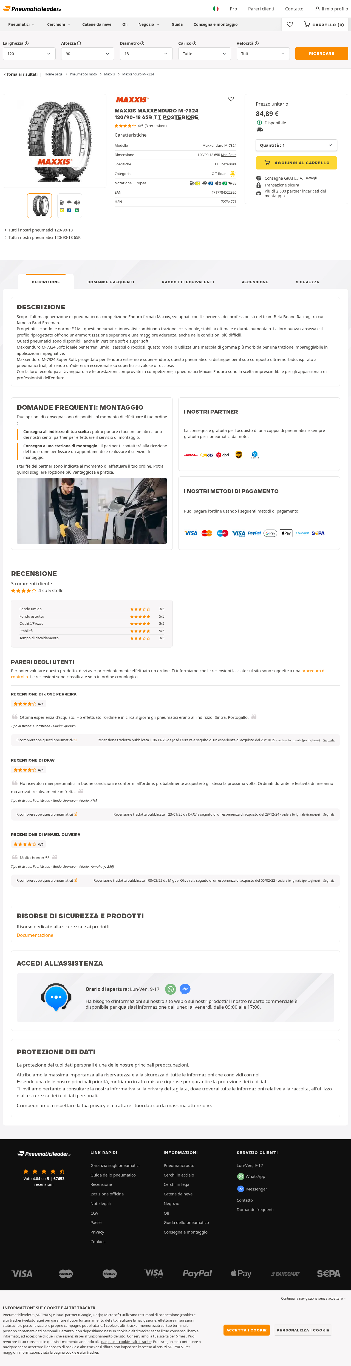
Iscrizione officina (107, 1194)
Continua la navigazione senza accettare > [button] (313, 1298)
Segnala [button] (329, 740)
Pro (233, 9)
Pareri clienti (261, 9)
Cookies (97, 1241)
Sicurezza (307, 282)
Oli (125, 24)
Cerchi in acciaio (179, 1175)
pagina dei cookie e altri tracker (126, 1341)
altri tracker (89, 1352)
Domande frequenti (110, 282)
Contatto (294, 9)
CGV (94, 1213)
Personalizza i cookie (303, 1330)
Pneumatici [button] (19, 24)
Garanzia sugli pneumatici (115, 1165)
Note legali (100, 1203)
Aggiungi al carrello (302, 162)
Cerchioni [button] (56, 24)
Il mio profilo (335, 9)
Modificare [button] (228, 155)
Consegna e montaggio (216, 24)
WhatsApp (255, 1176)
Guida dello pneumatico (113, 1175)
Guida (177, 24)
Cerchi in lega (176, 1184)
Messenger (256, 1189)
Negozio (146, 24)
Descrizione (46, 282)
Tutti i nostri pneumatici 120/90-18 (41, 230)
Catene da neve (96, 24)
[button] (299, 740)
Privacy (97, 1232)
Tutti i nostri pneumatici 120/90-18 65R (45, 237)
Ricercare (322, 53)
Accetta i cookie (247, 1330)
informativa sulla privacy (136, 1088)
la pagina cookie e (65, 1352)
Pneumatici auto (179, 1165)
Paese (95, 1222)
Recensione (255, 282)
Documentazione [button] (35, 935)
